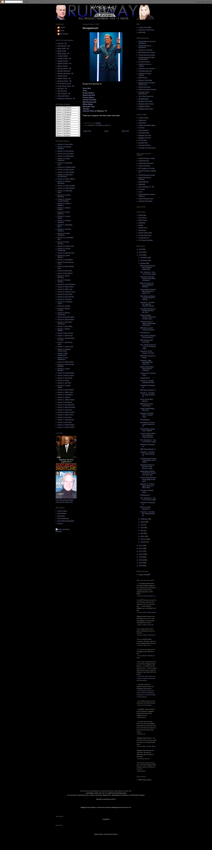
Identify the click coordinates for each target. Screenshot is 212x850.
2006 (141, 566)
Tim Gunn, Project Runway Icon (146, 596)
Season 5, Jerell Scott (65, 378)
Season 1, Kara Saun (65, 422)
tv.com (141, 192)
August (143, 522)
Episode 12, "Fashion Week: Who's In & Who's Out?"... (147, 485)
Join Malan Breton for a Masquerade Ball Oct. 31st (148, 310)
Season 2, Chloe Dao (65, 410)
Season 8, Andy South (65, 294)
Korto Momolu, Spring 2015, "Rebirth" (147, 430)
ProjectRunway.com (145, 71)
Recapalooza (100, 125)
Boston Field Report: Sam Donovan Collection (147, 368)
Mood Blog (61, 516)
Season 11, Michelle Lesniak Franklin (64, 200)
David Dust (142, 123)
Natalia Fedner (62, 76)
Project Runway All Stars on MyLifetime (147, 58)
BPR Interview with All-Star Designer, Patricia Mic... (147, 267)
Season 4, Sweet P (64, 397)
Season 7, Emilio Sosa (65, 335)
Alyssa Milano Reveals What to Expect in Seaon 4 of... (148, 291)
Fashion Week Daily (145, 233)
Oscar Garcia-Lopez (64, 83)
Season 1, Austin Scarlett (66, 427)
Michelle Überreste (64, 71)
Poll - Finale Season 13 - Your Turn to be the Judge (148, 346)
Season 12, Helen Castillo (66, 186)
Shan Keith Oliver (63, 96)
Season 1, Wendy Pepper (66, 425)
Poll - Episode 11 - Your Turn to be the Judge (148, 499)
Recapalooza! (145, 333)
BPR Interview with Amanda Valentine (147, 329)
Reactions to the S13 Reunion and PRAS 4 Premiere (147, 278)
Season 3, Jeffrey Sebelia (66, 400)
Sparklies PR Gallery (145, 201)
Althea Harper (88, 104)
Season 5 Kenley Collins (66, 375)
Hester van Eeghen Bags (147, 125)
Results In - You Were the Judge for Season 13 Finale (147, 304)
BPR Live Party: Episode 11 (145, 508)
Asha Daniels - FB (64, 46)
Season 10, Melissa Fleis (66, 253)
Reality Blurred (143, 182)
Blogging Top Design (145, 101)
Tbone (62, 31)
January (143, 542)
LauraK (62, 27)
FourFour (142, 128)
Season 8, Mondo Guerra (66, 317)
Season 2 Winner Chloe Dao (145, 624)
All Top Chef (143, 140)
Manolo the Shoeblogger (144, 705)
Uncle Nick (87, 88)
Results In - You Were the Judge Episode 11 (147, 453)
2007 (141, 563)
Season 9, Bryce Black (65, 273)
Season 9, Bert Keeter (65, 271)
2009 (141, 557)
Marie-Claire (143, 220)
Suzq (85, 91)
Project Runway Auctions (147, 55)
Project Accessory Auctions (147, 89)
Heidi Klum (142, 230)
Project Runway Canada (147, 175)
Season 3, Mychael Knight (66, 407)
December (144, 257)
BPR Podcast (143, 78)
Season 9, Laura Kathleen (66, 284)
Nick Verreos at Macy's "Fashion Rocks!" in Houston (147, 298)
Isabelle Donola (63, 61)
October (143, 263)
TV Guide (142, 189)
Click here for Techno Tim (64, 502)
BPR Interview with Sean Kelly (146, 341)
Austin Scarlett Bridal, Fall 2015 (147, 409)
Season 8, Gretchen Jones (66, 292)
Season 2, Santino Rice (65, 415)
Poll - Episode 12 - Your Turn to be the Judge (148, 441)
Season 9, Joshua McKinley (64, 276)
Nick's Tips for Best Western (146, 400)
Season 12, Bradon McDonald (64, 182)
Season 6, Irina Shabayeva (63, 358)
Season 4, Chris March (65, 395)
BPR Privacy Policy (145, 780)
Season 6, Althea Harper (66, 362)
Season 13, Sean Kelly (65, 144)
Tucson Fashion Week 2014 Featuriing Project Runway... (147, 435)
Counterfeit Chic (144, 238)
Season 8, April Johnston (66, 297)
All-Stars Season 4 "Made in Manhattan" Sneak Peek (148, 323)
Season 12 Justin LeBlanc (66, 179)
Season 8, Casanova (65, 299)
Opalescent (142, 120)
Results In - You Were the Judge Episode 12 (147, 394)
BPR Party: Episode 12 (148, 449)
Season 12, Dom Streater (66, 172)
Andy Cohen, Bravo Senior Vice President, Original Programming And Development (146, 678)
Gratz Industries (144, 130)
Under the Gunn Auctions (147, 68)
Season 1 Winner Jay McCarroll (146, 635)
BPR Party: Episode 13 (148, 390)
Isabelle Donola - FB (64, 63)
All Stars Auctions (144, 62)
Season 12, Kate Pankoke (66, 188)
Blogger (115, 834)
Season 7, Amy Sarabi (65, 326)
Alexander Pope (89, 106)
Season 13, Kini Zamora (66, 151)
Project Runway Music (146, 199)
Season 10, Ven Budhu (65, 260)
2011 (141, 551)
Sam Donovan (62, 91)
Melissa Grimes (63, 66)
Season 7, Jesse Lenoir (65, 347)
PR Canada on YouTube (147, 168)
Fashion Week (62, 511)
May (142, 530)
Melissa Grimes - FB (64, 68)
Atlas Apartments (63, 518)
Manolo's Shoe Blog (145, 80)
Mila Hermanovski (89, 102)
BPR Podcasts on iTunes (147, 52)
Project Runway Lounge (147, 158)
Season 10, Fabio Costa (66, 246)
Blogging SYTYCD (145, 138)
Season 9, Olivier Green (65, 287)
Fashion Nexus (88, 97)
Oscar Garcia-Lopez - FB (66, 86)
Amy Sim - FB (62, 43)
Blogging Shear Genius (146, 104)
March (143, 536)
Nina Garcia (142, 218)
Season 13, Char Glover (66, 154)
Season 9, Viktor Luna (65, 289)
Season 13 (107, 125)
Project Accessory (144, 87)
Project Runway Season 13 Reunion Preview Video (148, 317)
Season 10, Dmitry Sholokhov (64, 234)
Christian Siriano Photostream (144, 93)
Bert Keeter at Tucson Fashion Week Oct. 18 (147, 424)
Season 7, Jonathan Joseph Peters (64, 350)
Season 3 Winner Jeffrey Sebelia (146, 612)
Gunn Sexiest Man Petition (64, 500)
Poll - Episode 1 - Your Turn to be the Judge (148, 273)
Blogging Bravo (144, 99)
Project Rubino (88, 93)
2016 (141, 249)
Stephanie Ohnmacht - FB (66, 98)
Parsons (60, 523)
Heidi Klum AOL (144, 161)
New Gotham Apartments (66, 521)
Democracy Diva (89, 95)
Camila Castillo (63, 56)
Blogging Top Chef (145, 135)
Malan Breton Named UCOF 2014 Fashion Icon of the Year (148, 473)
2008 (141, 560)
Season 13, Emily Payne (66, 156)
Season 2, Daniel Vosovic (66, 412)
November (144, 260)
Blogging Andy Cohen (146, 109)
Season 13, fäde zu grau (66, 170)
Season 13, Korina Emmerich (64, 159)
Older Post (125, 131)
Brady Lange (62, 51)
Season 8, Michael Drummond (64, 313)
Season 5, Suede (63, 380)
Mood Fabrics (62, 513)
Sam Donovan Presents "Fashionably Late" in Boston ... (148, 460)
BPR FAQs (142, 32)
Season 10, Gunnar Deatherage (64, 249)
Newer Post (87, 131)
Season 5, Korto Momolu (66, 373)
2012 (141, 548)
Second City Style (89, 100)
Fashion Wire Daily (145, 235)
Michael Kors (143, 228)
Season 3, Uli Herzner (65, 402)
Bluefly (141, 225)
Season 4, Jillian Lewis (65, 392)
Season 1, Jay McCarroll (66, 420)
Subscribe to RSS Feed (146, 30)
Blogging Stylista (144, 106)
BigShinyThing (141, 717)
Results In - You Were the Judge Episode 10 (147, 513)
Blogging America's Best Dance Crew (147, 83)
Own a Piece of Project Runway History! (147, 336)
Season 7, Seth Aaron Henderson (65, 323)
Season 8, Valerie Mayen (66, 319)
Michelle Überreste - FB (65, 73)
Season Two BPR (144, 575)
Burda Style (142, 215)
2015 (141, 252)
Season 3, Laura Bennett (66, 405)
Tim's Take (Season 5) (146, 96)
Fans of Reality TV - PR (146, 187)
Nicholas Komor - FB (64, 81)
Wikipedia (142, 184)
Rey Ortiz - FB (62, 88)
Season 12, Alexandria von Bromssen (65, 175)
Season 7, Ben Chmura (65, 333)
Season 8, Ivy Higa (64, 306)
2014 (141, 255)
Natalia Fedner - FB (64, 78)
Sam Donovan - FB (64, 93)
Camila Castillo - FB (64, 58)
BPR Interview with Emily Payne (146, 405)
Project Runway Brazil (146, 163)
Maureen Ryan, (146, 746)
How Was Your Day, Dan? (147, 148)
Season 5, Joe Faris (64, 383)
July (142, 525)
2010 (141, 554)
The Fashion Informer (146, 240)
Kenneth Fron (143, 143)
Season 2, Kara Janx (64, 417)
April (142, 533)
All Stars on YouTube (145, 50)
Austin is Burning (144, 166)
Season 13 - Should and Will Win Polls (147, 381)
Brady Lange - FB (63, 53)
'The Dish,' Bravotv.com (144, 645)
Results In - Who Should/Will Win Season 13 (146, 362)
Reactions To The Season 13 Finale (147, 352)
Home (106, 131)
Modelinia (142, 223)
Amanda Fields (89, 111)
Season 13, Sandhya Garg (66, 167)
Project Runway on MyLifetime (145, 46)
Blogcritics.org (141, 734)
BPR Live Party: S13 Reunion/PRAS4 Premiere (147, 285)
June (142, 527)
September (144, 519)
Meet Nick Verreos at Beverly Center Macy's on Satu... (147, 466)
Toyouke (86, 109)
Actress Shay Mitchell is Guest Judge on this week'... (148, 479)
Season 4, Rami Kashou (66, 390)
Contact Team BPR (145, 27)
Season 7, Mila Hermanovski (62, 354)
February (144, 539)
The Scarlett (64, 34)
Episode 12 (91, 125)
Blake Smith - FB (63, 48)
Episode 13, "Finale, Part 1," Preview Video (147, 415)
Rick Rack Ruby (144, 133)
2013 (141, 546)
